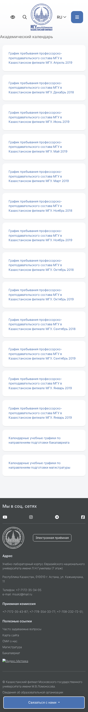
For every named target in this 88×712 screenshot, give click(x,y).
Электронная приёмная (52, 537)
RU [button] (59, 17)
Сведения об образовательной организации (32, 692)
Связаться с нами (42, 702)
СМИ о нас (9, 641)
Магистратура (12, 647)
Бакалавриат (11, 653)
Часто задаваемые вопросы (21, 629)
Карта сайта (10, 635)
